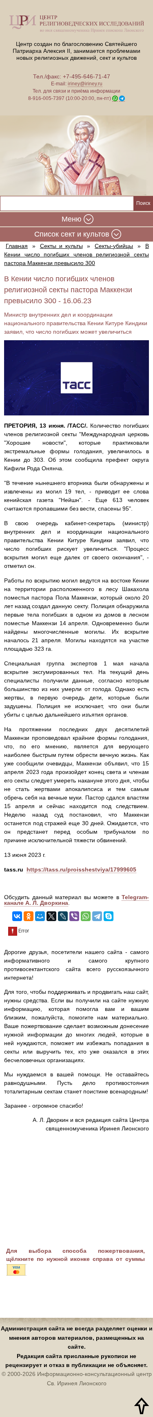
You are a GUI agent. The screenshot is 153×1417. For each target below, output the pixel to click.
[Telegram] (97, 916)
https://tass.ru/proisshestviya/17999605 (81, 869)
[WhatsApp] (86, 916)
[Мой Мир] (40, 916)
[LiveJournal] (63, 916)
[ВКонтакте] (17, 916)
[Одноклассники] (28, 916)
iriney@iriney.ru (85, 84)
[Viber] (74, 916)
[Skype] (108, 916)
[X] (51, 916)
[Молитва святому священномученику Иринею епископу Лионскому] (76, 156)
